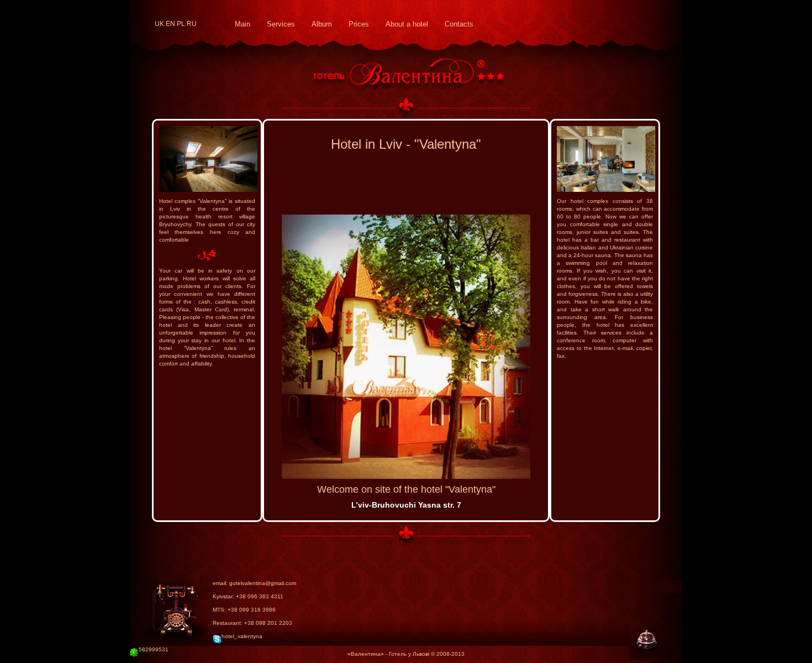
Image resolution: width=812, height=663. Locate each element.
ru (192, 24)
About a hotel (407, 24)
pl (181, 24)
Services (281, 24)
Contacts (459, 24)
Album (322, 24)
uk (159, 24)
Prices (359, 24)
